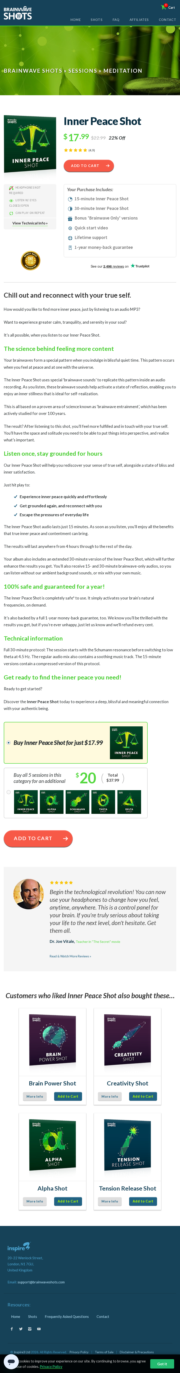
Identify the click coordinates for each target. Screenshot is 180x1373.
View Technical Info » (30, 223)
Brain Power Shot (52, 1083)
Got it (162, 1364)
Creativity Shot (127, 1083)
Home (76, 20)
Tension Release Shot (127, 1188)
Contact (167, 20)
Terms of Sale (104, 1352)
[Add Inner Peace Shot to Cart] (30, 149)
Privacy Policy (79, 1352)
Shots (97, 20)
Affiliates (139, 20)
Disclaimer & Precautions (137, 1352)
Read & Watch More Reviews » (70, 956)
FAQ (116, 20)
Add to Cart (85, 165)
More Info (34, 1096)
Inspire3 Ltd (22, 1352)
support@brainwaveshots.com (41, 1282)
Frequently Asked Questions (67, 1316)
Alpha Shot (53, 1188)
